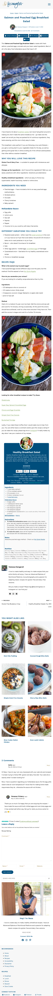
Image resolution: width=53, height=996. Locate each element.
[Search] (49, 878)
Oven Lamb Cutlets (37, 740)
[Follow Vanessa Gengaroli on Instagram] (13, 593)
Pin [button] (27, 471)
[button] (23, 466)
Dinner (7, 981)
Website (39, 866)
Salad (16, 13)
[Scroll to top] (49, 989)
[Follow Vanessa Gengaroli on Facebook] (10, 593)
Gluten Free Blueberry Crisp (11, 602)
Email (27, 39)
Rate (34, 471)
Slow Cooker (9, 986)
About (7, 956)
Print (20, 471)
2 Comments (36, 30)
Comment (5, 836)
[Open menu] (49, 4)
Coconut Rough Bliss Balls (39, 656)
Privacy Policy (9, 966)
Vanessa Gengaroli (22, 27)
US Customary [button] (9, 515)
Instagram (33, 430)
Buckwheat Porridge (8, 420)
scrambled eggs (32, 249)
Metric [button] (18, 515)
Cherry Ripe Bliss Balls (38, 698)
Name (5, 866)
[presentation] (13, 637)
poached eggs (12, 497)
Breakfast (8, 976)
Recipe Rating (6, 831)
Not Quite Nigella (30, 271)
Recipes (7, 958)
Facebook (45, 35)
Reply (48, 765)
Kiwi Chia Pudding (10, 656)
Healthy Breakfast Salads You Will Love (40, 603)
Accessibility (9, 961)
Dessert (7, 984)
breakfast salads (23, 132)
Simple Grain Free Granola (10, 415)
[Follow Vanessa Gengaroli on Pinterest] (16, 593)
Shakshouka (6, 400)
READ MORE (26, 932)
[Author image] (12, 27)
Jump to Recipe (11, 35)
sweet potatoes (37, 235)
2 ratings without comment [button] (29, 821)
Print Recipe (24, 35)
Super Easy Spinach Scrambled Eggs (14, 405)
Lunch (7, 978)
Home (12, 13)
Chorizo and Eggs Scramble (11, 410)
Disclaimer (8, 963)
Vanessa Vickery (17, 796)
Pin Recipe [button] (34, 35)
